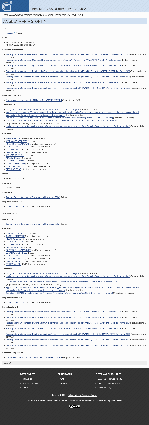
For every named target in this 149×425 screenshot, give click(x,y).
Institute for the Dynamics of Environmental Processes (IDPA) (33, 197)
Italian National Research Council (82, 395)
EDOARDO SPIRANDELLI (16, 160)
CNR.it (83, 8)
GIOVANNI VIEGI (13, 149)
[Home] (14, 6)
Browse (72, 8)
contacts (64, 383)
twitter (63, 379)
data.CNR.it (36, 8)
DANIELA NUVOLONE (15, 166)
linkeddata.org (104, 387)
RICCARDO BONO (13, 169)
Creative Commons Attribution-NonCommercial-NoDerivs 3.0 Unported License (87, 400)
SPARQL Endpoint (55, 8)
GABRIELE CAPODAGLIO (16, 146)
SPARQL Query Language (109, 383)
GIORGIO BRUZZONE (15, 155)
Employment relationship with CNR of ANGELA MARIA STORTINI (34, 100)
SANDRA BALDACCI (14, 152)
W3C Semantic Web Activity (110, 379)
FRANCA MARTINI (13, 138)
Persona (9, 33)
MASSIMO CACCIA (14, 158)
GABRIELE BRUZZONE (15, 163)
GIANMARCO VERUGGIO (16, 141)
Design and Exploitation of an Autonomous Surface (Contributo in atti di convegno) (42, 109)
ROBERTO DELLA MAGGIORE (18, 144)
